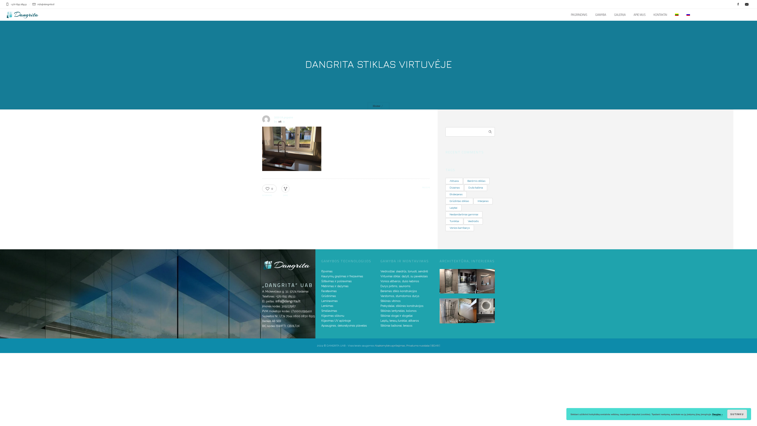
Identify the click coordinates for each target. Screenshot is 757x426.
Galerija (620, 15)
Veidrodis (473, 221)
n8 (279, 121)
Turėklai (454, 221)
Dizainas (455, 187)
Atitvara (454, 180)
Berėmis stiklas (476, 180)
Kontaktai (660, 15)
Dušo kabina (475, 187)
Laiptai (453, 207)
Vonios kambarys (460, 227)
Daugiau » (717, 414)
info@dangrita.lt (287, 301)
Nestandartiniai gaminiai (464, 214)
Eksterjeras (456, 194)
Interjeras (483, 201)
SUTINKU (737, 414)
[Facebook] (738, 4)
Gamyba (600, 15)
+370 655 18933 (285, 296)
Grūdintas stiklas (459, 201)
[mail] (746, 4)
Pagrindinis (579, 15)
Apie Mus (640, 15)
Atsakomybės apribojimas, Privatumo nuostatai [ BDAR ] (407, 345)
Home (376, 106)
